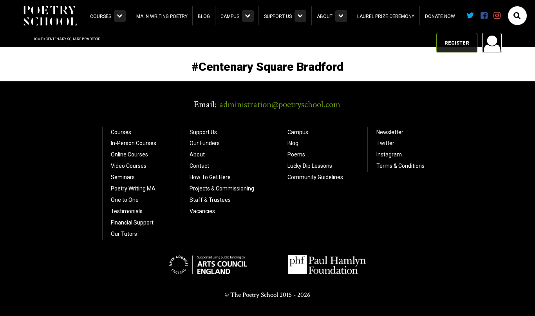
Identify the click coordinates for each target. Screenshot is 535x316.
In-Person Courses (133, 143)
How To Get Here (210, 177)
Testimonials (127, 211)
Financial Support (132, 222)
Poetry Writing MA (133, 188)
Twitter (385, 143)
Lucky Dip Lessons (309, 166)
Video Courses (128, 166)
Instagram (389, 154)
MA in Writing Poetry (162, 16)
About (325, 16)
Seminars (123, 177)
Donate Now (440, 16)
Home (38, 39)
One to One (125, 200)
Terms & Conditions (400, 166)
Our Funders (205, 143)
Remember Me (429, 143)
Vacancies (202, 211)
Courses (100, 16)
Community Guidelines (315, 177)
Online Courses (129, 154)
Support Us (278, 16)
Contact (199, 166)
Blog (204, 16)
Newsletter (389, 132)
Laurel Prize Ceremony (385, 16)
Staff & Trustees (210, 200)
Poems (296, 154)
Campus (230, 16)
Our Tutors (124, 234)
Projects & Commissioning (222, 188)
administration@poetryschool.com (279, 104)
